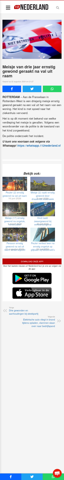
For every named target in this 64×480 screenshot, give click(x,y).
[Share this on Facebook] (11, 89)
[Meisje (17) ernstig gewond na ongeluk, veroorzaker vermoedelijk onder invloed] (14, 209)
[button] (57, 473)
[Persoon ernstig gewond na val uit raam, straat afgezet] (14, 235)
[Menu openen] (7, 7)
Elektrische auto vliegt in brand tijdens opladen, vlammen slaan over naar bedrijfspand (38, 321)
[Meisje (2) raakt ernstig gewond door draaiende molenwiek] (42, 184)
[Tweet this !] (32, 89)
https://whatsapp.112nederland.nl (39, 145)
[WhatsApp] (52, 89)
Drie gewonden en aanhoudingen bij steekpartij (23, 310)
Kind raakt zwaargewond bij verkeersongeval (42, 221)
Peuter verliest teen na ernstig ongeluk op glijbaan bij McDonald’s (43, 246)
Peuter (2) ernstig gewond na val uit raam (15, 194)
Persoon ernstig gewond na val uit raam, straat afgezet (14, 246)
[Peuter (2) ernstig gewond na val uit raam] (14, 184)
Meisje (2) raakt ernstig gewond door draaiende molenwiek (43, 196)
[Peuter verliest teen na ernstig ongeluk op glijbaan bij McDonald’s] (42, 235)
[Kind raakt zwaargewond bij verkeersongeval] (42, 209)
